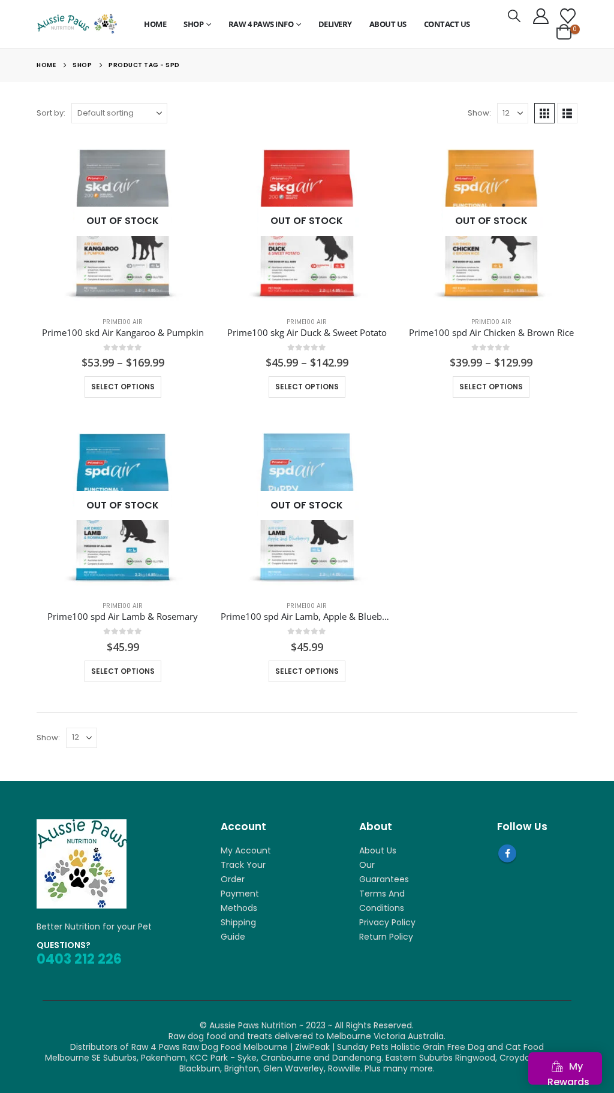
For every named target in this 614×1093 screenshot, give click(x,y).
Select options (123, 387)
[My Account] (540, 16)
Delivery (335, 24)
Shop (193, 24)
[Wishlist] (567, 16)
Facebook (507, 853)
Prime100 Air (123, 321)
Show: (479, 113)
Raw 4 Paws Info (261, 24)
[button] (514, 16)
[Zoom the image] (82, 825)
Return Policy (386, 937)
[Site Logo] (77, 24)
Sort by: (51, 113)
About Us (388, 24)
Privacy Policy (387, 922)
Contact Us (447, 24)
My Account (246, 850)
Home (155, 24)
